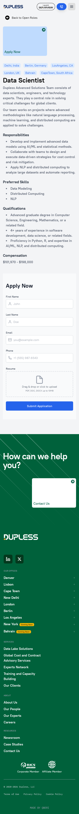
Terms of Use (11, 794)
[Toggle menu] (71, 6)
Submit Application (39, 406)
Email (9, 332)
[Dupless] (13, 6)
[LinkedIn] (8, 559)
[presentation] (39, 384)
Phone (9, 350)
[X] (19, 559)
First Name (12, 296)
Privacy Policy (33, 794)
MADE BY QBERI (39, 807)
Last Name (12, 314)
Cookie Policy (54, 794)
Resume (10, 368)
